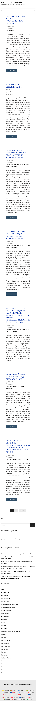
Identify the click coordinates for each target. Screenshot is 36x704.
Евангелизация (5, 613)
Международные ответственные (10, 631)
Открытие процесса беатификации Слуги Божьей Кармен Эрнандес (17, 235)
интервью (4, 619)
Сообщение (10, 30)
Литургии (27, 245)
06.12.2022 (10, 160)
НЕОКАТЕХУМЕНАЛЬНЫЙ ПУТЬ (13, 2)
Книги (3, 622)
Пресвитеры (4, 649)
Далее (22, 510)
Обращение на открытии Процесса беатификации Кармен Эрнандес (17, 153)
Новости (26, 164)
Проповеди (4, 655)
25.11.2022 (10, 325)
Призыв (3, 652)
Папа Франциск (5, 646)
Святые (8, 166)
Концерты (4, 625)
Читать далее (11, 70)
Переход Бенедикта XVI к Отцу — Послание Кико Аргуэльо (17, 19)
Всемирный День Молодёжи (15, 386)
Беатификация (11, 164)
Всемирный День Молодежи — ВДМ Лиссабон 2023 (16, 376)
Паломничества (5, 640)
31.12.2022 (10, 26)
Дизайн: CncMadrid (26, 684)
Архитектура (5, 592)
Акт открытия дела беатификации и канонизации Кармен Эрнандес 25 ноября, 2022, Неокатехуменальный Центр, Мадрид (18, 315)
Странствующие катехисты (9, 673)
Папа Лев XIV (5, 643)
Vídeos (3, 589)
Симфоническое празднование (10, 667)
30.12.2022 (10, 90)
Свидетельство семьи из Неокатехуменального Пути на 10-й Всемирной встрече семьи (18, 446)
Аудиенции (4, 595)
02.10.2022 (10, 382)
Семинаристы (5, 664)
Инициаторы (20, 164)
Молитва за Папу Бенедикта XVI (16, 86)
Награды (3, 634)
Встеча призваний (6, 610)
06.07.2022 (10, 455)
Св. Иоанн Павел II (6, 658)
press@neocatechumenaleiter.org (10, 539)
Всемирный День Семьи (14, 459)
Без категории (5, 601)
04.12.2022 (10, 241)
